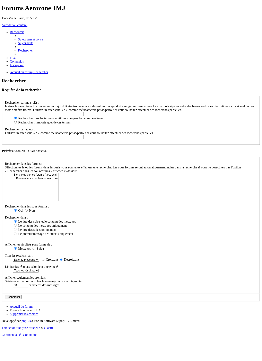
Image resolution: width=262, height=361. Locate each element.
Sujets (40, 248)
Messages (24, 248)
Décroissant (71, 259)
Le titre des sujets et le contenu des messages (46, 221)
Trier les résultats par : (19, 255)
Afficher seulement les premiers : (26, 277)
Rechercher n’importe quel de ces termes (44, 122)
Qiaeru (48, 328)
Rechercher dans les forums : (23, 163)
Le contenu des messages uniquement (42, 225)
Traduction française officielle (21, 328)
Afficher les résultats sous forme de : (28, 244)
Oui (20, 210)
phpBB (26, 321)
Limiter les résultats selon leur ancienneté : (32, 266)
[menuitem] (30, 39)
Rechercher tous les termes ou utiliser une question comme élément (60, 118)
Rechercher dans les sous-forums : (27, 206)
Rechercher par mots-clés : (22, 102)
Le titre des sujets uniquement (36, 229)
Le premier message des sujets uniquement (45, 233)
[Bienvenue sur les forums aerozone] (36, 178)
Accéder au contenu (14, 25)
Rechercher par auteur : (20, 129)
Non (31, 210)
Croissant (51, 259)
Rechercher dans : (16, 217)
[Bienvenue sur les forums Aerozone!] (36, 175)
